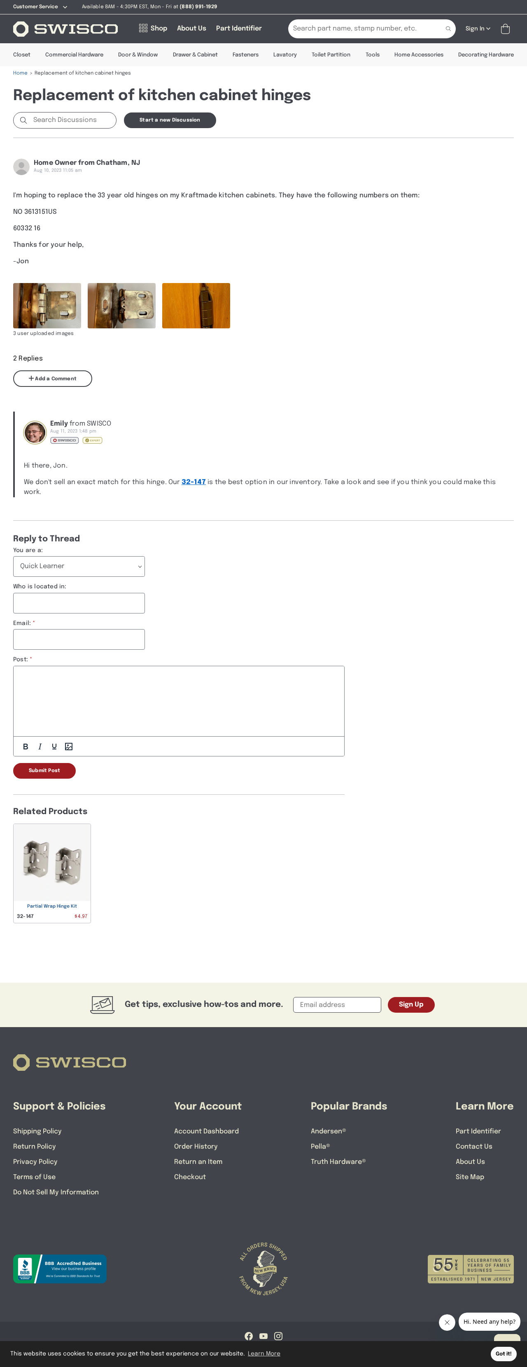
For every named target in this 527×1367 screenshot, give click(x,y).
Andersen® (328, 1131)
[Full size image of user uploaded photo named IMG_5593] (47, 305)
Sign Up (411, 1004)
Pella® (320, 1146)
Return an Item (198, 1162)
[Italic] (40, 746)
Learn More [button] (264, 1354)
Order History (196, 1146)
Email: (22, 623)
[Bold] (26, 746)
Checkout (190, 1177)
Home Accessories (418, 55)
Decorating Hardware (486, 55)
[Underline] (54, 746)
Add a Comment (55, 379)
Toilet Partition (331, 55)
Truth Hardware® (338, 1162)
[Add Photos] (69, 746)
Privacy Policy (35, 1162)
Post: (20, 659)
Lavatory (285, 55)
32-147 (194, 482)
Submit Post (44, 770)
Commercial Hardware (74, 55)
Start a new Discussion (170, 120)
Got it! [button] (504, 1354)
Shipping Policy (37, 1131)
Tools (373, 55)
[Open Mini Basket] (507, 29)
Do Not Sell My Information (56, 1192)
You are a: (28, 550)
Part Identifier (478, 1131)
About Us (470, 1162)
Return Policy (34, 1146)
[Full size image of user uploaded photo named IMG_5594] (122, 305)
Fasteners (246, 55)
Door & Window (138, 55)
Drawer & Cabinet (195, 55)
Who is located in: (40, 587)
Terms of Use (34, 1177)
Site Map (470, 1177)
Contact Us (474, 1146)
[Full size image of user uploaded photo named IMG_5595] (196, 305)
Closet (21, 55)
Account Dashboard (206, 1131)
